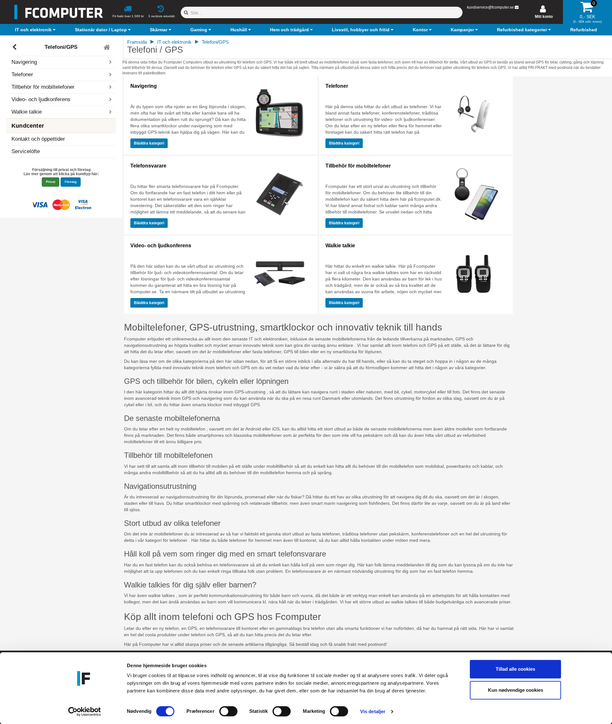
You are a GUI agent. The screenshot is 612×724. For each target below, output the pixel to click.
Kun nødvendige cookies (515, 690)
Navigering (143, 86)
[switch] (228, 711)
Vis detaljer (372, 711)
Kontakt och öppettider (38, 139)
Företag (70, 181)
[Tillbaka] (15, 47)
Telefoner (336, 86)
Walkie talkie (340, 245)
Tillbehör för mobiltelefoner (358, 165)
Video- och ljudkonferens (160, 245)
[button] (36, 29)
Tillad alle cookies (515, 669)
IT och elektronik (174, 42)
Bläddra (149, 143)
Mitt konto (544, 16)
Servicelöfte (25, 151)
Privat (50, 181)
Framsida (137, 42)
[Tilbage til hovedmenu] (107, 47)
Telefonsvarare (148, 165)
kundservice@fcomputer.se (490, 7)
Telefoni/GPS (61, 47)
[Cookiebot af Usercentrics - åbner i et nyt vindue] (85, 711)
